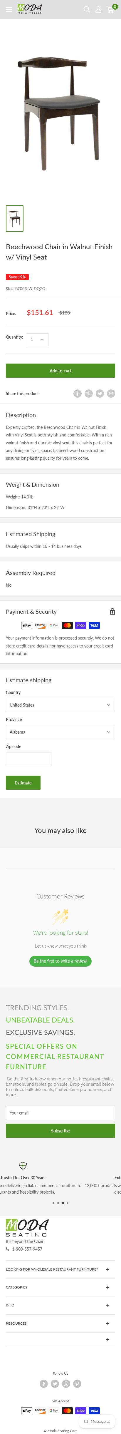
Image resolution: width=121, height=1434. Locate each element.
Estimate (23, 782)
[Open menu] (9, 9)
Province (14, 719)
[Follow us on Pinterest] (77, 1384)
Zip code (13, 746)
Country (13, 692)
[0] (110, 9)
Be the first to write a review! (60, 961)
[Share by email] (111, 393)
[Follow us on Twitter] (55, 1384)
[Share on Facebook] (77, 393)
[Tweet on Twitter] (100, 393)
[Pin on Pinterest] (89, 393)
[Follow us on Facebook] (44, 1384)
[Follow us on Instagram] (66, 1384)
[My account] (98, 9)
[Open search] (87, 9)
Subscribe (60, 1130)
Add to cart (60, 370)
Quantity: (14, 336)
